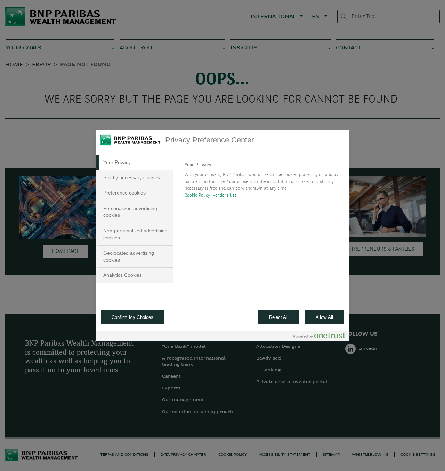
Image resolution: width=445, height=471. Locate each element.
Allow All (324, 317)
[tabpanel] (264, 182)
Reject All (279, 317)
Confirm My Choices (132, 317)
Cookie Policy (197, 195)
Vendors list (225, 195)
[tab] (134, 162)
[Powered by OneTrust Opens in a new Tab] (319, 337)
